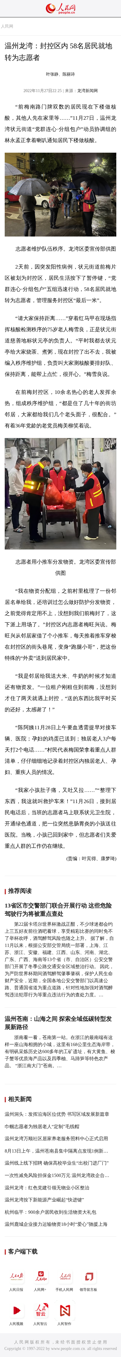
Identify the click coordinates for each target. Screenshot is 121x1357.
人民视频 (16, 1324)
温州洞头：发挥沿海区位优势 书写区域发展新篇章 (57, 1114)
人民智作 (64, 1324)
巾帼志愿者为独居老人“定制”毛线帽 (42, 1126)
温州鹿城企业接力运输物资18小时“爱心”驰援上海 (56, 1224)
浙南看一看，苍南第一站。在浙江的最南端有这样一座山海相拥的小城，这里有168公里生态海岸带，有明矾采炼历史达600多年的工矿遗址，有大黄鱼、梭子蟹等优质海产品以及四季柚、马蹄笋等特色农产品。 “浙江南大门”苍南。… (60, 1051)
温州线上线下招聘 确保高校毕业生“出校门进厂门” (57, 1162)
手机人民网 (64, 1290)
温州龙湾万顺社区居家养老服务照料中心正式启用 (56, 1138)
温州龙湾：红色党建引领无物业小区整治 (47, 1187)
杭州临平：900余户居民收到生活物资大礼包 (50, 1212)
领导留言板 (88, 1290)
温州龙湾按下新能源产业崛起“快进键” (44, 1199)
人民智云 (40, 1324)
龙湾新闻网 (87, 91)
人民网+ (40, 1290)
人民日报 (16, 1290)
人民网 (7, 26)
